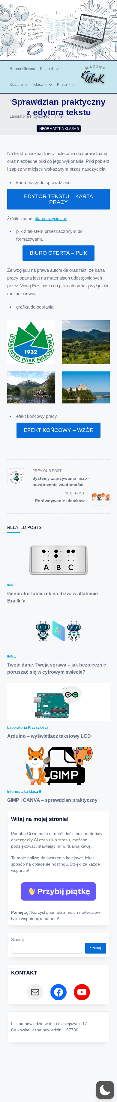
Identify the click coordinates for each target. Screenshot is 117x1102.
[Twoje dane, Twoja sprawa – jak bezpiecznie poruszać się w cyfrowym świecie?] (58, 631)
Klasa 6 (39, 84)
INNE (11, 585)
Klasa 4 (46, 68)
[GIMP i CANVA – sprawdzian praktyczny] (58, 766)
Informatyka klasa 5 (58, 129)
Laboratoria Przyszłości (30, 116)
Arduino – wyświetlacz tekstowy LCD (49, 736)
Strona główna (22, 68)
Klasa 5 (16, 84)
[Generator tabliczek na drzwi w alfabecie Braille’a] (58, 560)
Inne (59, 116)
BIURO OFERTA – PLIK (58, 253)
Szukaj (17, 939)
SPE (37, 100)
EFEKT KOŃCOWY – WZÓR (59, 430)
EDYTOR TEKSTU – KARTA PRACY (58, 199)
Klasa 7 (63, 84)
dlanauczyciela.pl (51, 218)
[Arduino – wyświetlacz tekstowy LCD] (58, 702)
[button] (105, 1090)
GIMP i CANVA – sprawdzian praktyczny (52, 800)
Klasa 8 (16, 100)
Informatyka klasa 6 (24, 792)
